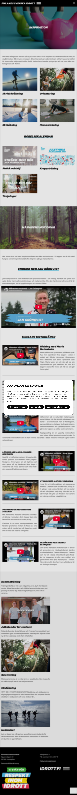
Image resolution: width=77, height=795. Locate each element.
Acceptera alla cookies (57, 407)
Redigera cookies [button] (17, 407)
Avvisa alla (36, 407)
